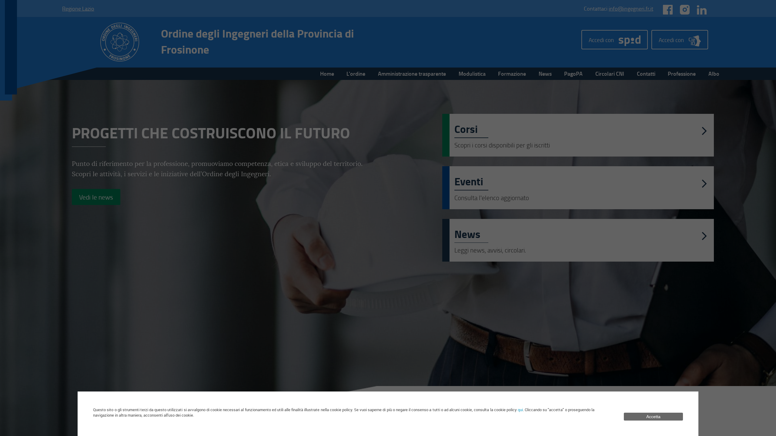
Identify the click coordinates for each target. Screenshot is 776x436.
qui (520, 409)
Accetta (653, 416)
